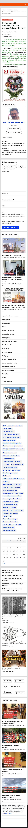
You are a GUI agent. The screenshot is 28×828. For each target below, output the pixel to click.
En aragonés (6, 338)
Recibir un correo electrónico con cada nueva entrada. (13, 222)
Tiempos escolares (9, 530)
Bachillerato (6, 319)
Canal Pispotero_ (8, 431)
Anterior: (13, 143)
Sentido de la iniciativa (10, 522)
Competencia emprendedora (12, 446)
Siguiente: (14, 151)
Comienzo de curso (9, 440)
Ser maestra (7, 524)
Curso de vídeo (8, 461)
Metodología (6, 348)
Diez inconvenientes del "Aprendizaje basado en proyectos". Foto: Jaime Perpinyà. (12, 617)
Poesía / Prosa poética (9, 359)
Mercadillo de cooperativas (12, 496)
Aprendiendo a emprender (10, 316)
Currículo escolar (8, 458)
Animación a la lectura (15, 426)
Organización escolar (10, 504)
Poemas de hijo (8, 510)
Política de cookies (6, 813)
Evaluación (6, 476)
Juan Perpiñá (19, 493)
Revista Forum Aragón (10, 519)
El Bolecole (9, 137)
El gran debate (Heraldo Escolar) (11, 668)
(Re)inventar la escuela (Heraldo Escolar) (14, 643)
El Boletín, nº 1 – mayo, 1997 (11, 255)
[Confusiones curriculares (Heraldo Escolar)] (14, 785)
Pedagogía (5, 356)
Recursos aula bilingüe (10, 513)
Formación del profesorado (12, 484)
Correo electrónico (8, 200)
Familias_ (6, 481)
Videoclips (5, 374)
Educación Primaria (8, 334)
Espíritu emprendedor (10, 473)
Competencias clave (9, 453)
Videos (4, 377)
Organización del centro (11, 501)
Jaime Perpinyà (8, 493)
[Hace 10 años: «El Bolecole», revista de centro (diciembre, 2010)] (14, 268)
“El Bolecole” (8, 48)
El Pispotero (16, 470)
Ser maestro (17, 524)
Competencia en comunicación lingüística (13, 449)
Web (3, 206)
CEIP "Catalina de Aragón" (11, 434)
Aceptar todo (14, 817)
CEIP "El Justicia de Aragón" (11, 437)
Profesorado (19, 510)
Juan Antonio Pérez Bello (10, 32)
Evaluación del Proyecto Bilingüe (13, 478)
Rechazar (14, 820)
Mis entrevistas (7, 352)
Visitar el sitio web (14, 128)
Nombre (5, 194)
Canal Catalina (7, 428)
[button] (2, 4)
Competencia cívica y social (12, 443)
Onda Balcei (17, 499)
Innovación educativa (10, 490)
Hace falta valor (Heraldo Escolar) (13, 575)
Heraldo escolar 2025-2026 (11, 487)
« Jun (3, 563)
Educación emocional (10, 467)
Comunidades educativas (11, 456)
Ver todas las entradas (14, 132)
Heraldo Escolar (7, 345)
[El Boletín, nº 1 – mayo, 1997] (14, 245)
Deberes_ (18, 461)
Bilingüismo (6, 323)
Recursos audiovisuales (9, 363)
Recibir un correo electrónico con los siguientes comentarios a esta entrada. (13, 215)
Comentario (6, 171)
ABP (4, 426)
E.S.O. (4, 327)
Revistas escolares (7, 19)
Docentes (6, 464)
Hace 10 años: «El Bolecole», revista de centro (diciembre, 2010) (12, 279)
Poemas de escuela (9, 507)
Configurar (14, 824)
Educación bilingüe (17, 464)
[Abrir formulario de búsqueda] (25, 4)
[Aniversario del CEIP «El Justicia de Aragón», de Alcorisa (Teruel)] (14, 295)
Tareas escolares (8, 527)
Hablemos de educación (9, 341)
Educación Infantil (8, 330)
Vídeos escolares (7, 381)
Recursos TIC (7, 516)
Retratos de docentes (8, 366)
